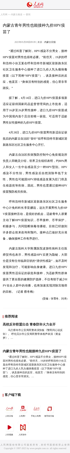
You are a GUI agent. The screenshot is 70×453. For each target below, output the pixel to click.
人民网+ (22, 416)
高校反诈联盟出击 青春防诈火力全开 (29, 324)
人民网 (3, 14)
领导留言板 (49, 416)
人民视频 (9, 435)
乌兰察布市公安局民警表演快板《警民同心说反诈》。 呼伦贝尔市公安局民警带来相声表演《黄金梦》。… (33, 334)
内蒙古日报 (50, 42)
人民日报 (9, 416)
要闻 (28, 14)
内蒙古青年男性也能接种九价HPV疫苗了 (32, 351)
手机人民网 (36, 416)
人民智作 (22, 435)
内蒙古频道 (16, 14)
